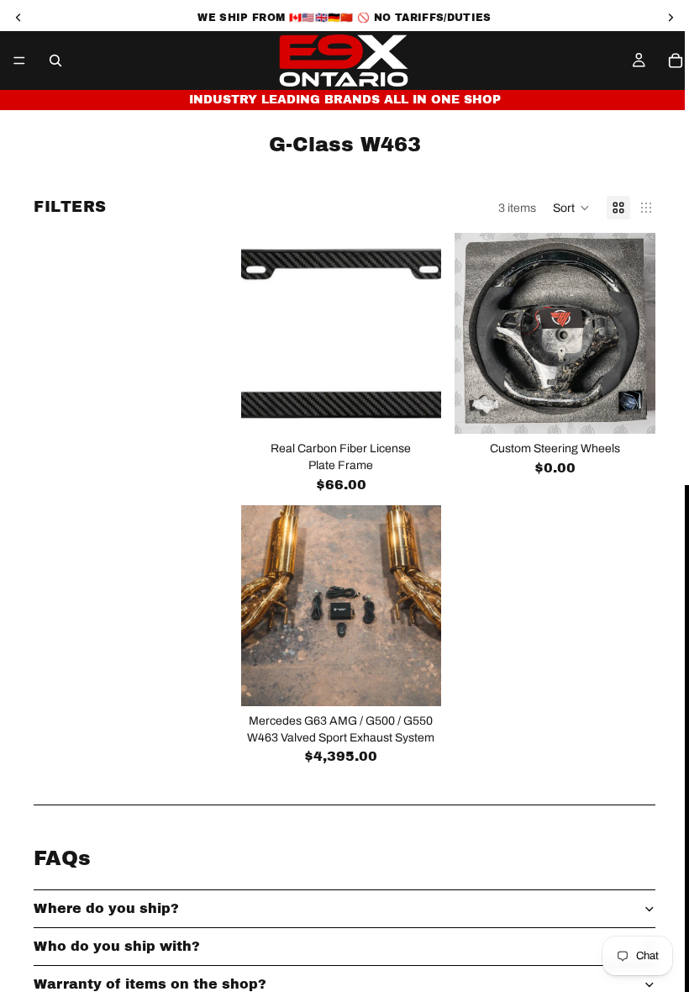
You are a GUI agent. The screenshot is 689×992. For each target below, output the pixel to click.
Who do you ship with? (117, 946)
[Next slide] (636, 333)
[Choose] (416, 680)
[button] (571, 207)
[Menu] (19, 60)
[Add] (416, 408)
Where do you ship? (106, 908)
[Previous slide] (473, 333)
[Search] (55, 60)
